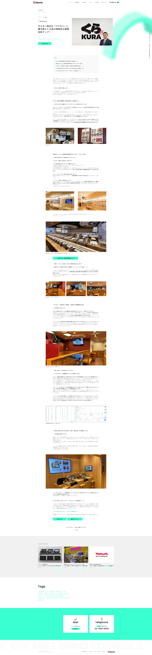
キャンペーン (41, 595)
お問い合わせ (104, 2)
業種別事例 (77, 2)
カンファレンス (66, 593)
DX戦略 (99, 651)
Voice (149, 31)
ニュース (90, 2)
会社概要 (84, 2)
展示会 (67, 597)
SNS (64, 591)
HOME (149, 28)
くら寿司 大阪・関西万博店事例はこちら (65, 258)
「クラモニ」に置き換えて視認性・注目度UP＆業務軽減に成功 (68, 66)
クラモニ (46, 595)
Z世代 (46, 593)
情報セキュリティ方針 (92, 651)
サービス (70, 2)
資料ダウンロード (75, 519)
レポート (62, 597)
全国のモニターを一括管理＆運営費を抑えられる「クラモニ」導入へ (69, 63)
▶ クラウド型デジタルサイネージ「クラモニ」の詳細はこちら (65, 511)
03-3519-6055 (102, 628)
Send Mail (75, 628)
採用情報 (97, 2)
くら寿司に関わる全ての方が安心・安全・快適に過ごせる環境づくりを (70, 68)
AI (47, 591)
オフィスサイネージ (52, 593)
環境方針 (103, 651)
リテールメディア (56, 597)
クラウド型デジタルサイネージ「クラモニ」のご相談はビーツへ (68, 70)
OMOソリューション (58, 591)
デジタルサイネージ (53, 595)
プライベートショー (41, 597)
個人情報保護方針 (84, 651)
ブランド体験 (60, 595)
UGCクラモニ (41, 593)
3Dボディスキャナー (42, 591)
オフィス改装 (59, 593)
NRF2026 (52, 591)
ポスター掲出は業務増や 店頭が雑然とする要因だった (66, 61)
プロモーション (49, 597)
